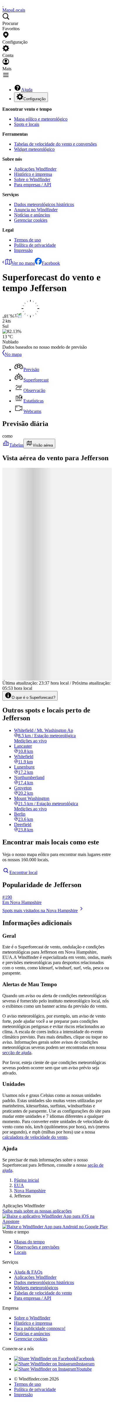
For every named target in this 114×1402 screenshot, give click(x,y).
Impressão (23, 250)
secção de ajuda (16, 1052)
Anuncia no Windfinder (36, 209)
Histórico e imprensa (33, 174)
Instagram (85, 1363)
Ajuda (26, 89)
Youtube (84, 1369)
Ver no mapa (23, 263)
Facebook (51, 263)
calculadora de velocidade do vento (34, 1137)
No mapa (13, 354)
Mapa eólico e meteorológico (41, 119)
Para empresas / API (32, 184)
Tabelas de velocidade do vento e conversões (55, 144)
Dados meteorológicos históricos (44, 204)
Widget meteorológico (34, 149)
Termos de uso (27, 239)
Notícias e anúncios (32, 214)
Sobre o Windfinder (32, 179)
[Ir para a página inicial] (3, 4)
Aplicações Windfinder (35, 168)
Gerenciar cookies (30, 220)
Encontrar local (23, 872)
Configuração (34, 99)
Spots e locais (26, 124)
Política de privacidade (35, 245)
